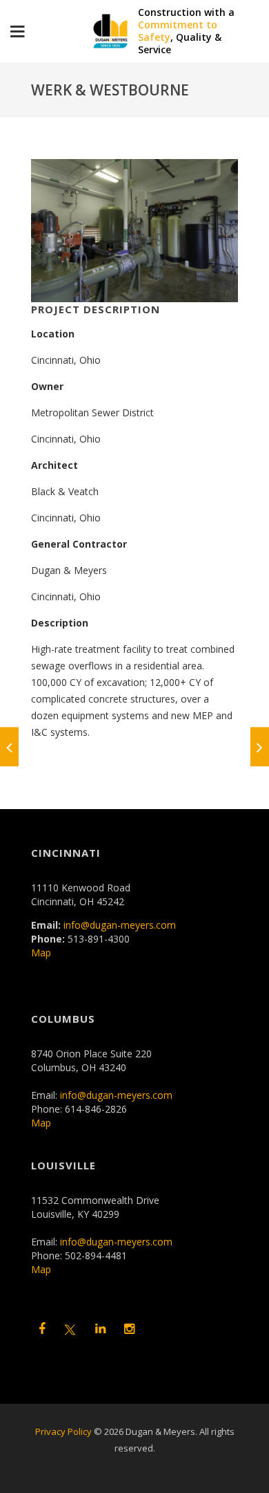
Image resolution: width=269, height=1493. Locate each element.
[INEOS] (9, 746)
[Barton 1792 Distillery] (259, 746)
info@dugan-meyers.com (119, 924)
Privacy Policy (63, 1431)
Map (41, 952)
